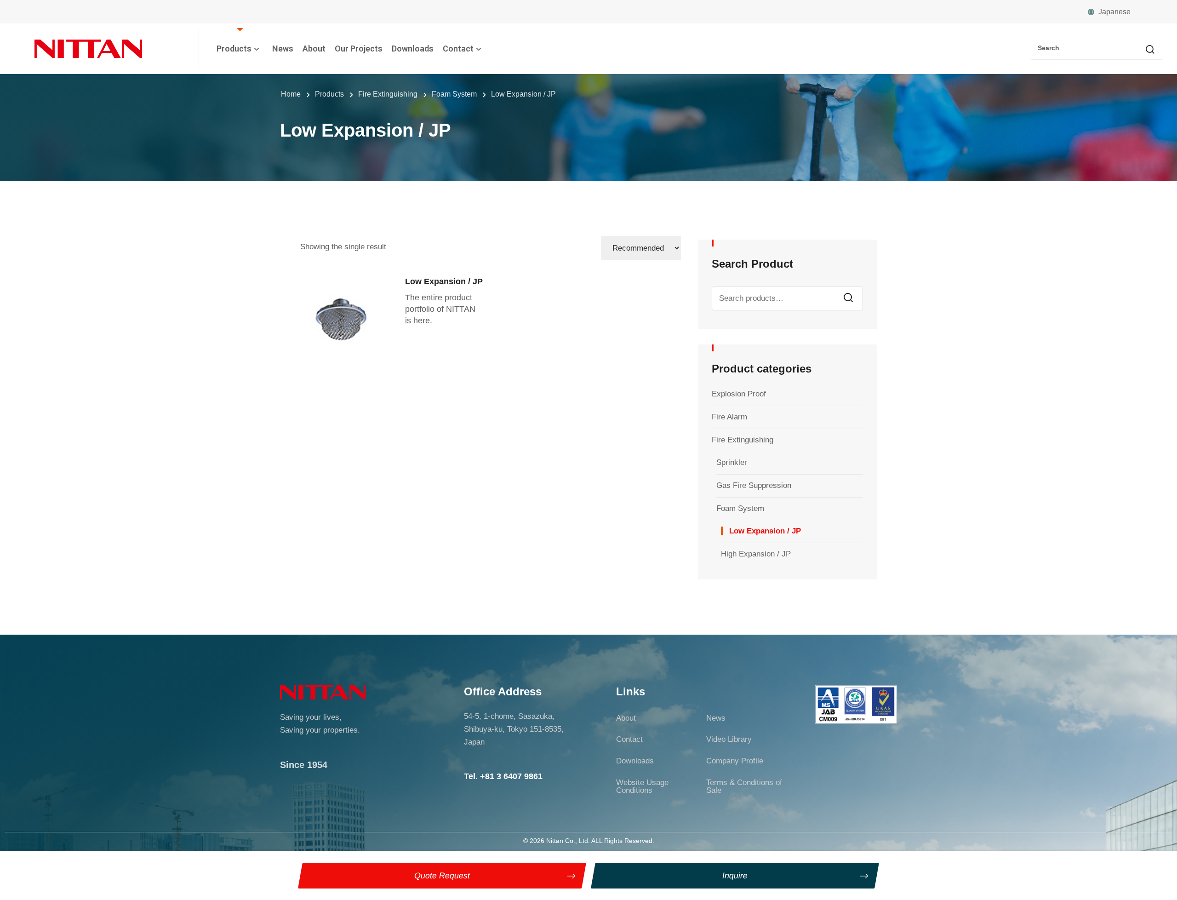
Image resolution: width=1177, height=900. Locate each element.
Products (234, 48)
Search (848, 298)
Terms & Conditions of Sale (744, 786)
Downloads (413, 48)
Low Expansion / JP (765, 531)
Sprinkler (731, 462)
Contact (458, 48)
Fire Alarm (729, 417)
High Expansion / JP (756, 554)
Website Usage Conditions (642, 786)
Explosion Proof (739, 394)
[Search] (1150, 50)
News (282, 48)
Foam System (740, 508)
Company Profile (734, 761)
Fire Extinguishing (742, 440)
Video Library (729, 739)
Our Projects (359, 48)
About (314, 48)
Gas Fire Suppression (753, 485)
